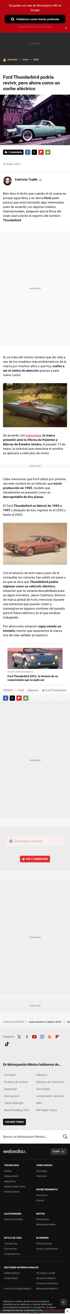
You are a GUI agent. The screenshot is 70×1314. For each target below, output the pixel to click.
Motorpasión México (47, 1288)
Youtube (34, 1036)
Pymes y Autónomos (47, 1248)
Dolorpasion (11, 1096)
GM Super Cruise (46, 1110)
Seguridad (10, 1089)
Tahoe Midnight (13, 1103)
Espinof (40, 1200)
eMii (39, 1103)
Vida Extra (41, 1176)
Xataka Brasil (11, 1278)
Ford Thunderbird (55, 690)
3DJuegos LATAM (45, 1273)
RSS (50, 1036)
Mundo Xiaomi (11, 1191)
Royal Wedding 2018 (16, 1110)
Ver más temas (14, 1121)
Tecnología (43, 1089)
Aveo (25, 59)
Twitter (34, 152)
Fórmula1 (10, 1075)
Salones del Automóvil (50, 1082)
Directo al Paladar (13, 1219)
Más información (53, 1310)
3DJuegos (41, 1171)
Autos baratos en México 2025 (45, 1021)
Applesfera (10, 1181)
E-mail (47, 152)
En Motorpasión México (20, 672)
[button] (28, 179)
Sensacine (41, 1195)
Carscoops (33, 435)
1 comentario (15, 152)
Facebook (27, 152)
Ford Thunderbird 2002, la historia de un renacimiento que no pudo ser (32, 678)
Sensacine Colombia (47, 1283)
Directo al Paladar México (17, 1288)
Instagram (42, 1036)
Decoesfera (10, 1248)
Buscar (65, 1136)
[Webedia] (14, 1153)
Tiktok (7, 1043)
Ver (37, 859)
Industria (32, 690)
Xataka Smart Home (14, 1186)
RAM (35, 59)
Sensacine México (46, 1278)
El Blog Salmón (44, 1243)
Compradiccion (12, 1254)
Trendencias (10, 1243)
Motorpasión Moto (45, 1224)
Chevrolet (12, 59)
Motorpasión (42, 1219)
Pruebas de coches (16, 1082)
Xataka (8, 1171)
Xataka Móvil (11, 1176)
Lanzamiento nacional (50, 1096)
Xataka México (12, 1273)
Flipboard (41, 152)
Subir (56, 1151)
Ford (21, 690)
